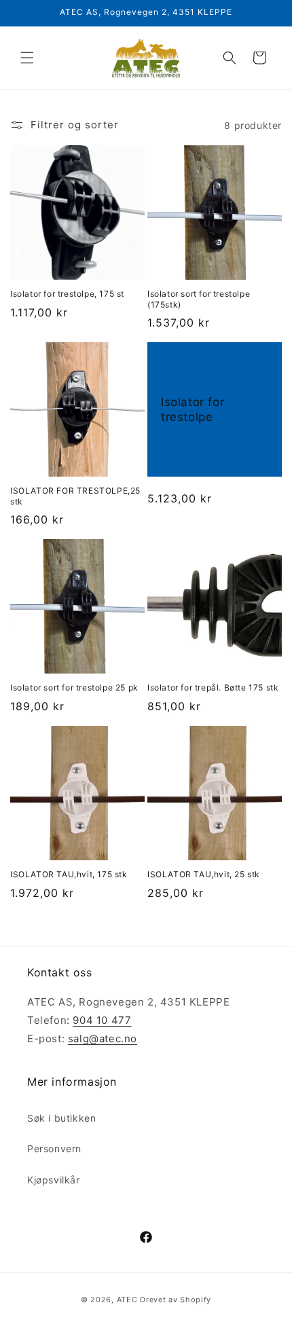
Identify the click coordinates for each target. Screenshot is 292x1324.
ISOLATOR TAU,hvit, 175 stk (69, 874)
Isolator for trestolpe (192, 409)
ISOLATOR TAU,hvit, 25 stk (203, 874)
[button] (27, 58)
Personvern (54, 1148)
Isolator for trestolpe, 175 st (67, 294)
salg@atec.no (102, 1038)
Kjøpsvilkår (53, 1179)
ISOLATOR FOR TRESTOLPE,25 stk (75, 496)
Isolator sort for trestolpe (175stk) (198, 299)
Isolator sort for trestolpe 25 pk (74, 687)
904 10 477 (102, 1020)
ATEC (127, 1299)
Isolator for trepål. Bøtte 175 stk (212, 687)
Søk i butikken (61, 1118)
